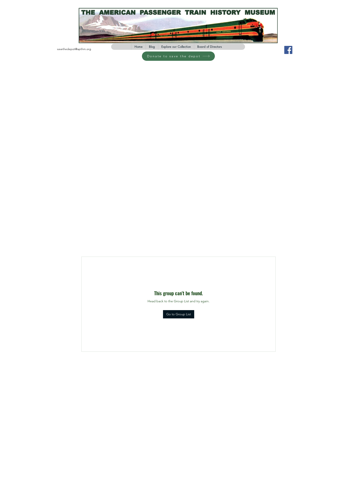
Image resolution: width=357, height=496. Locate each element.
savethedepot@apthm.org (74, 49)
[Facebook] (288, 50)
